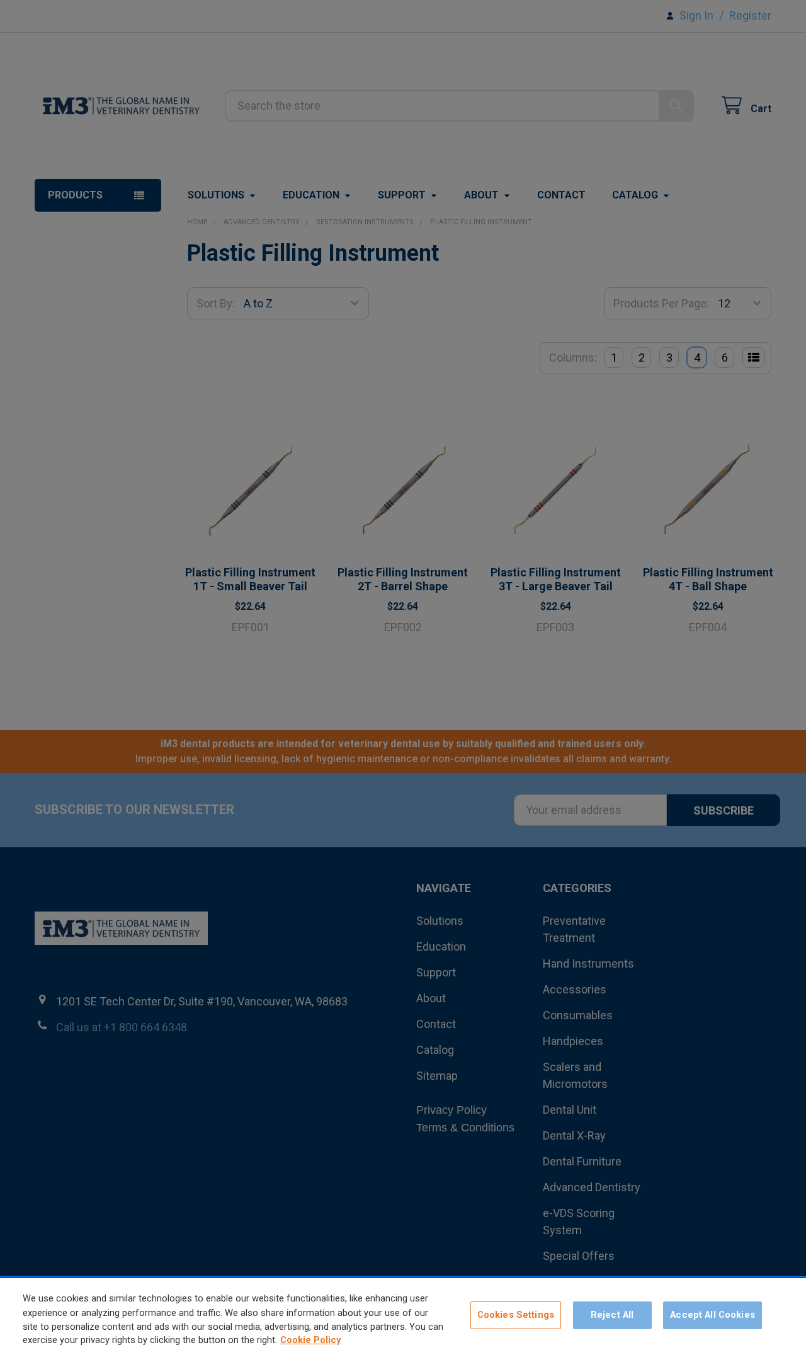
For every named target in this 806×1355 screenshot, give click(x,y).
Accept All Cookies (712, 1315)
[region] (403, 1316)
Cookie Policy (310, 1340)
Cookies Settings (515, 1315)
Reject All (612, 1315)
